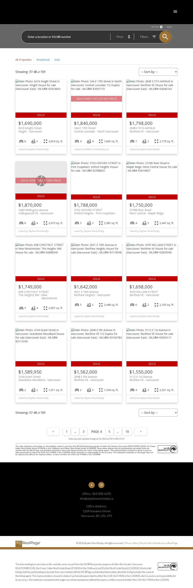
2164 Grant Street (39, 378)
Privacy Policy (132, 543)
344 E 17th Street (96, 129)
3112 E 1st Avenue (144, 378)
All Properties (23, 59)
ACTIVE (154, 27)
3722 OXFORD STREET (94, 211)
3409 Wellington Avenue (35, 211)
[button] (92, 485)
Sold (57, 59)
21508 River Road (146, 211)
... (75, 432)
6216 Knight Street (30, 129)
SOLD (169, 27)
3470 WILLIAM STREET (144, 293)
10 (127, 432)
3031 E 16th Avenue (92, 293)
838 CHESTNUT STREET (37, 293)
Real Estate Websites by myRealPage (159, 543)
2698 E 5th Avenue (89, 378)
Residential (43, 59)
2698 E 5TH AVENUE (144, 129)
